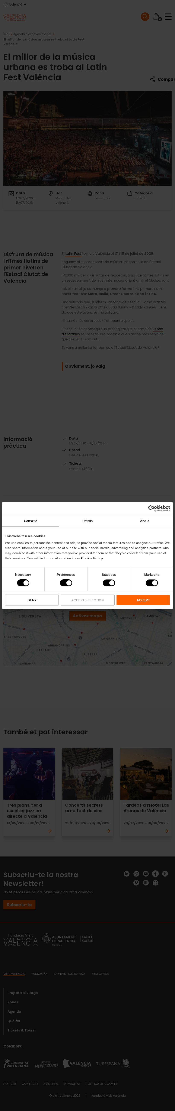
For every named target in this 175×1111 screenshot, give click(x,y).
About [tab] (144, 521)
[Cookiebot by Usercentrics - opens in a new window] (151, 508)
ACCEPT (143, 600)
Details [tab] (87, 521)
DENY (32, 600)
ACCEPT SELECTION (87, 600)
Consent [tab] (30, 521)
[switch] (66, 583)
